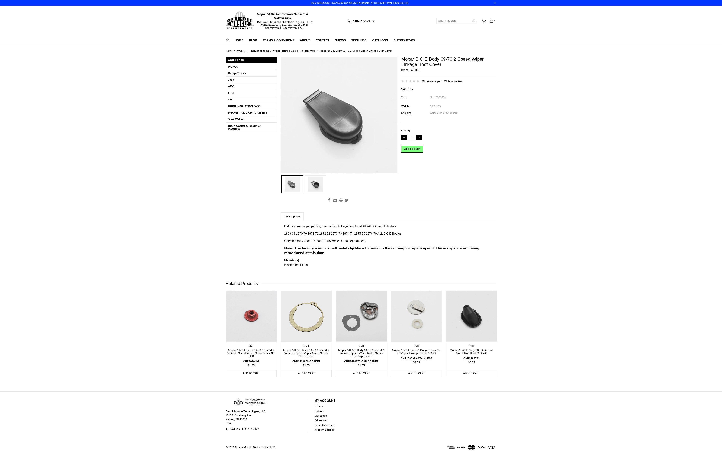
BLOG (253, 40)
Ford (231, 92)
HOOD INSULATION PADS (244, 106)
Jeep (231, 79)
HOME (239, 40)
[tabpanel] (251, 334)
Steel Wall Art (236, 119)
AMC (231, 86)
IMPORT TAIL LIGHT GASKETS (247, 112)
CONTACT (322, 40)
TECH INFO (359, 40)
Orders (319, 406)
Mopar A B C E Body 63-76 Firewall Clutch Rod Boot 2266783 (471, 352)
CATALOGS (380, 40)
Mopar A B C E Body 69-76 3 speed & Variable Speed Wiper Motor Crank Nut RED (251, 353)
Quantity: (406, 130)
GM (230, 99)
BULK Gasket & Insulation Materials (245, 127)
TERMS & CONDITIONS (278, 40)
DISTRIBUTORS (404, 40)
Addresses (321, 420)
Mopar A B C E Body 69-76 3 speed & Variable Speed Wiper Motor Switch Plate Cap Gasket (361, 353)
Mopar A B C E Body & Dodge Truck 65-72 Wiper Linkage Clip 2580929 (416, 352)
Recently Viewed (324, 425)
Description (292, 216)
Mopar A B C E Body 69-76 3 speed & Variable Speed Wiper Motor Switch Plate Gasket (306, 353)
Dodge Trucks (237, 73)
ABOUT (305, 40)
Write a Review (453, 81)
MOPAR (233, 66)
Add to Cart (251, 373)
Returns (319, 410)
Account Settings (324, 429)
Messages (321, 415)
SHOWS (340, 40)
